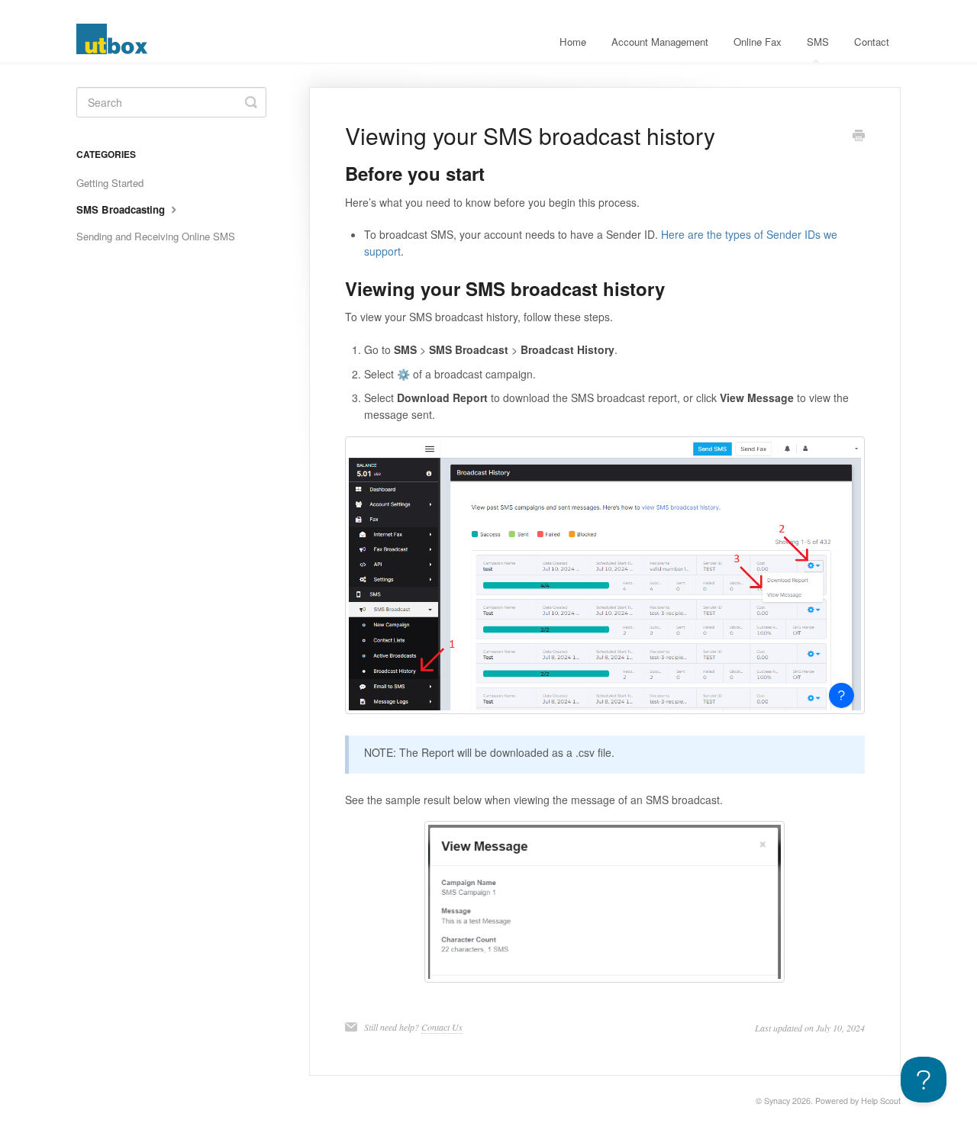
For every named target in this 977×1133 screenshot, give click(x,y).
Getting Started (109, 182)
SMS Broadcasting (122, 209)
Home (572, 41)
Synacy (777, 1100)
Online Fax (758, 41)
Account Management (659, 41)
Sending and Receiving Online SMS (155, 236)
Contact (871, 41)
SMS (818, 41)
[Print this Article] (859, 136)
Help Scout (881, 1100)
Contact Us (442, 1027)
